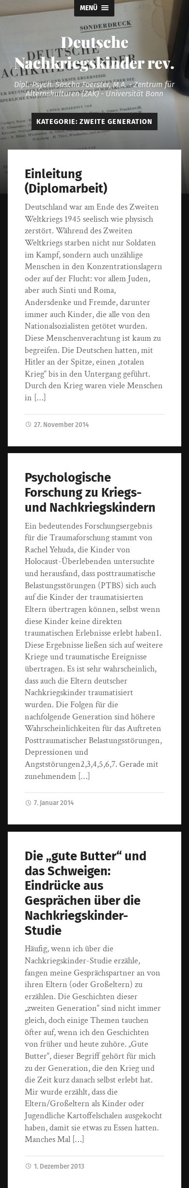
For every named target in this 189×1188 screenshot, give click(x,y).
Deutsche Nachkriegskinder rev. (94, 52)
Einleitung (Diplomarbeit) (66, 182)
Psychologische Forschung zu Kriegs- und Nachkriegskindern (90, 492)
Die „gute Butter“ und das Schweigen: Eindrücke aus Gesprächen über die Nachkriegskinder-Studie (85, 893)
